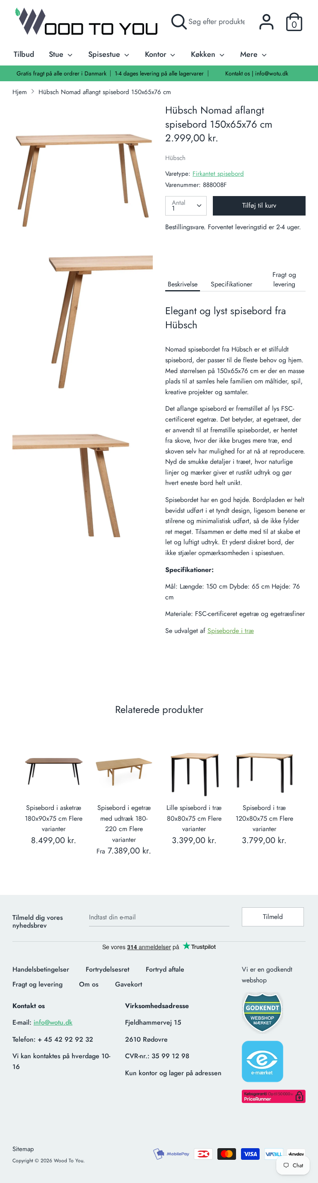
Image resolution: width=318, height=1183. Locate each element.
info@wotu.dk (53, 1022)
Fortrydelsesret (107, 969)
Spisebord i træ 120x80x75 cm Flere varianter (264, 818)
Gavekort (128, 984)
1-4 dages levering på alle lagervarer (159, 73)
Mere (250, 54)
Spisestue (105, 54)
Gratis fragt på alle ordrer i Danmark (61, 73)
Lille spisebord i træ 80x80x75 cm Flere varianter (194, 818)
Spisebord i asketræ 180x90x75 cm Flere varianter (53, 818)
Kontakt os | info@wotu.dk (256, 73)
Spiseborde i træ (230, 630)
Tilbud (24, 54)
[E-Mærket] (263, 1064)
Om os (89, 984)
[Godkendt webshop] (263, 1015)
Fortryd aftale (165, 969)
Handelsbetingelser (40, 969)
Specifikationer (231, 284)
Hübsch (175, 157)
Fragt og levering (284, 279)
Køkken (204, 54)
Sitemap (23, 1149)
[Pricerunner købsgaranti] (274, 1100)
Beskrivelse (183, 284)
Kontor (157, 54)
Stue (57, 54)
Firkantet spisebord (218, 173)
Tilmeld (273, 916)
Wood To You (68, 1160)
